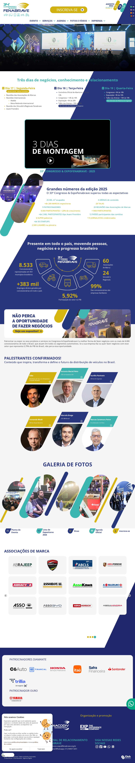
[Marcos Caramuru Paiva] (97, 439)
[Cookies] (8, 755)
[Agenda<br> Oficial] (92, 530)
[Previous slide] (5, 595)
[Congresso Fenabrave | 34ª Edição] (17, 10)
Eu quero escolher (15, 749)
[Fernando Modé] (36, 439)
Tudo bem (41, 749)
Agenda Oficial (99, 531)
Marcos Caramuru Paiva (100, 419)
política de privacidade (19, 742)
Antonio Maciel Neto (69, 371)
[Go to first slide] (129, 595)
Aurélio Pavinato (97, 375)
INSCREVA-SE (67, 9)
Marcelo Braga (67, 415)
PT (133, 16)
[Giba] (36, 396)
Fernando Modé (36, 419)
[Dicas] (71, 530)
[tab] (88, 637)
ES (133, 13)
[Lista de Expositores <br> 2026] (39, 530)
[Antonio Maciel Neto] (67, 391)
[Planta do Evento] (8, 530)
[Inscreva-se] (116, 530)
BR (133, 7)
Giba (31, 375)
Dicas (76, 531)
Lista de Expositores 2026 (48, 532)
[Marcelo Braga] (67, 435)
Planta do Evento (15, 531)
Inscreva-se (124, 531)
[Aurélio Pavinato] (97, 395)
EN (133, 10)
